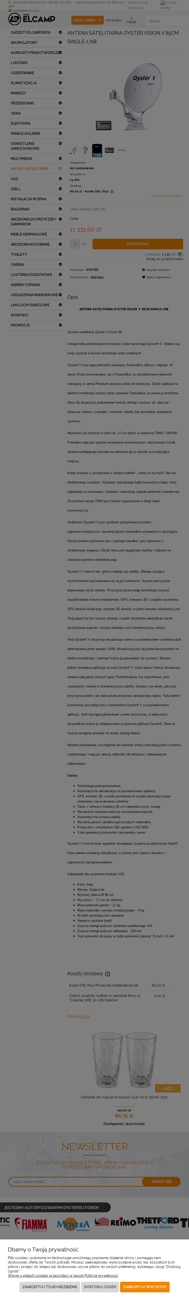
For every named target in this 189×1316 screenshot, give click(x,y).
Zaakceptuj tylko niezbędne (49, 1287)
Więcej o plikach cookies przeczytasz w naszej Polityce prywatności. (63, 1276)
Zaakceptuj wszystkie (145, 1287)
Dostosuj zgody (100, 1287)
